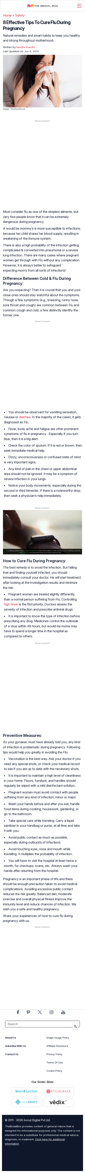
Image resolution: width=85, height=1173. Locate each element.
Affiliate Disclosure (57, 1046)
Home (7, 15)
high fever (11, 604)
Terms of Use (54, 1062)
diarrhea (24, 417)
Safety (20, 15)
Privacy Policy (54, 1054)
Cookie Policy (54, 1070)
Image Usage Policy (57, 1037)
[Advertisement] (42, 168)
